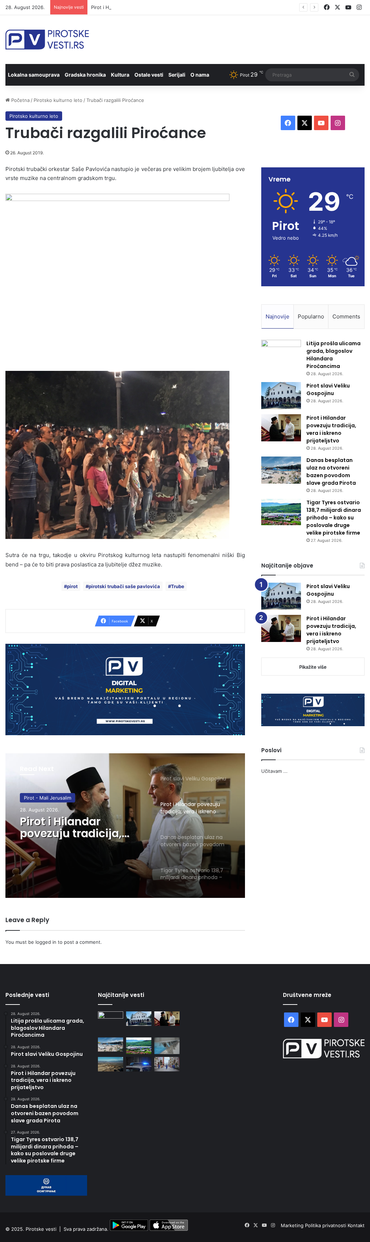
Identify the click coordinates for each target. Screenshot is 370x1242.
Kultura (120, 75)
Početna (20, 100)
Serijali (176, 75)
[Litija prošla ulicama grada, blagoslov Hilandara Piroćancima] (281, 353)
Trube (177, 586)
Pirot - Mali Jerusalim (47, 798)
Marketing (293, 1225)
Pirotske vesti (41, 1229)
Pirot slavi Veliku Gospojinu (328, 389)
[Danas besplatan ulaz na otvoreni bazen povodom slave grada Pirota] (281, 470)
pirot (72, 586)
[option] (125, 825)
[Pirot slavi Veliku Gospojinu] (281, 395)
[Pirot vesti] (47, 40)
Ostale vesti (148, 75)
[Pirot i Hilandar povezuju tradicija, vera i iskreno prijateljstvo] (281, 427)
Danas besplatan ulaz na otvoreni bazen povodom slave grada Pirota (331, 472)
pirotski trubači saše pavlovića (124, 586)
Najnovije (277, 316)
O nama (199, 75)
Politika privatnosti (326, 1225)
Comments (346, 316)
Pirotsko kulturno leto (58, 100)
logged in (45, 942)
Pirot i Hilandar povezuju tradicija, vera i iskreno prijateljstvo (158, 7)
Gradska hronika (85, 75)
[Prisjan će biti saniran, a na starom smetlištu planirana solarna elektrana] (110, 1064)
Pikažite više (313, 667)
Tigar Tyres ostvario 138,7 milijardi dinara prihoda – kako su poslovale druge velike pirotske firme (333, 517)
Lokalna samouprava (34, 75)
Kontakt (356, 1225)
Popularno (311, 316)
